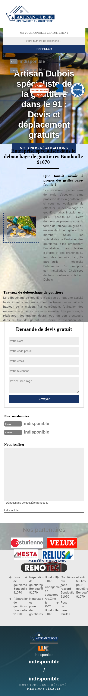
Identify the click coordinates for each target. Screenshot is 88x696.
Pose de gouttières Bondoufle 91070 (17, 584)
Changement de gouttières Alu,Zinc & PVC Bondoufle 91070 (49, 600)
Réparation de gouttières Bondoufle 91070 (17, 606)
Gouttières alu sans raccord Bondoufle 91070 (65, 586)
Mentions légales (44, 688)
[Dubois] (30, 14)
